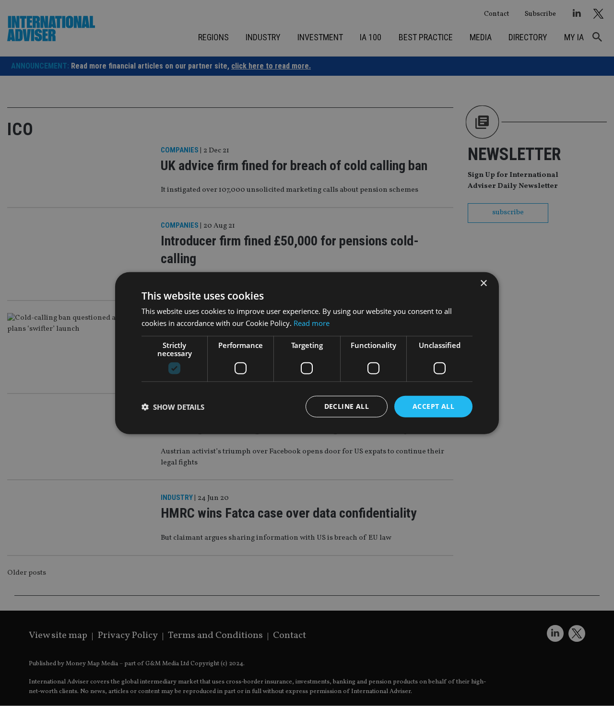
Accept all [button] (433, 406)
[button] (173, 406)
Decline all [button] (346, 406)
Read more (312, 322)
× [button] (483, 283)
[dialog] (307, 353)
